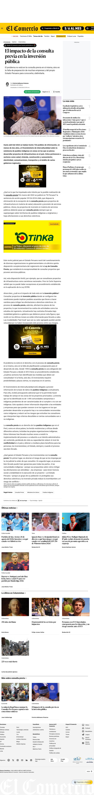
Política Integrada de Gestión (55, 749)
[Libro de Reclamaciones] (90, 760)
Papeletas (81, 36)
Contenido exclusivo (5, 746)
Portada (2, 727)
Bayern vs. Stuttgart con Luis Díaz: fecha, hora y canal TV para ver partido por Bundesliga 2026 (14, 578)
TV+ (17, 734)
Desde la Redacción (38, 742)
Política (64, 533)
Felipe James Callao (38, 632)
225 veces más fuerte (9, 661)
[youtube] (22, 760)
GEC (67, 727)
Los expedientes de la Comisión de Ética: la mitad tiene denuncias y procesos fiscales (75, 147)
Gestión (68, 729)
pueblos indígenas (48, 492)
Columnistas (5, 618)
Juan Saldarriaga (6, 717)
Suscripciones (37, 727)
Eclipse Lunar (71, 36)
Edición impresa (20, 744)
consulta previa (19, 492)
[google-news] (31, 760)
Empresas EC (61, 36)
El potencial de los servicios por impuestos (44, 623)
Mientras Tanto (37, 749)
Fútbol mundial (5, 533)
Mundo (2, 748)
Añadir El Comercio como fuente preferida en (20, 45)
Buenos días (36, 739)
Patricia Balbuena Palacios (21, 83)
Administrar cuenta (38, 729)
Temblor (46, 36)
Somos (2, 744)
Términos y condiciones (52, 730)
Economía (4, 703)
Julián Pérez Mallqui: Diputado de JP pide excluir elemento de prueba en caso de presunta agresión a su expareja (75, 540)
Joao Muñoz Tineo (7, 547)
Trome (67, 734)
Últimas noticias (4, 729)
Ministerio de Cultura (33, 492)
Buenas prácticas (54, 736)
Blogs (18, 741)
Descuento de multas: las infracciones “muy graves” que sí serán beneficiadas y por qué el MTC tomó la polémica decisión (74, 120)
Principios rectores (54, 734)
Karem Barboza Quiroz (69, 547)
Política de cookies (54, 753)
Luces (18, 732)
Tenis (33, 533)
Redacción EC (36, 547)
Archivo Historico (21, 739)
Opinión (2, 739)
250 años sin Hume (8, 622)
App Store (52, 760)
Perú (17, 727)
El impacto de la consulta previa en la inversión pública (45, 708)
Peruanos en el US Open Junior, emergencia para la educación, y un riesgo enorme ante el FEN (75, 624)
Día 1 (34, 746)
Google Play (63, 760)
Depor (67, 737)
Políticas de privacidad (52, 745)
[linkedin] (27, 760)
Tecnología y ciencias (22, 729)
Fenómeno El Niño (26, 36)
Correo (67, 732)
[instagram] (18, 760)
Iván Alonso (5, 632)
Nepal (53, 36)
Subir (88, 771)
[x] (13, 760)
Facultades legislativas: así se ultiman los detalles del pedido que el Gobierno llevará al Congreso (73, 109)
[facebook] (9, 760)
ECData (2, 732)
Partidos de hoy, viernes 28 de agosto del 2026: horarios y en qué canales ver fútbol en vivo (14, 539)
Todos (34, 737)
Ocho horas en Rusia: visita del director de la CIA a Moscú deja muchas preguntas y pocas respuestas (73, 158)
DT (1, 741)
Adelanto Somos (37, 744)
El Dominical (19, 737)
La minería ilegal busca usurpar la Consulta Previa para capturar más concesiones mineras (15, 709)
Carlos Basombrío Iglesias (9, 672)
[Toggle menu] (2, 28)
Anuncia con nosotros (52, 740)
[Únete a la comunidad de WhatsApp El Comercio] (32, 91)
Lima (1, 751)
